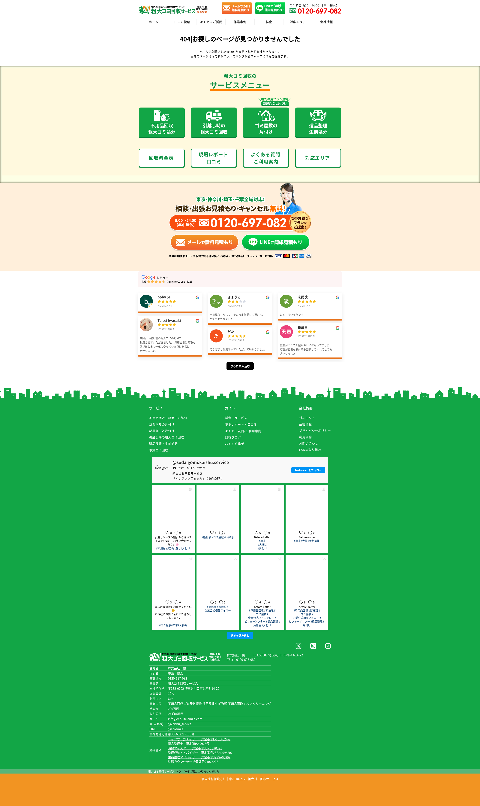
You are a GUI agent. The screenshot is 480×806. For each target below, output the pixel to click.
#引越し (176, 548)
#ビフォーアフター (260, 619)
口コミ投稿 (182, 22)
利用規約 (305, 437)
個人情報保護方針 (213, 779)
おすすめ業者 (234, 443)
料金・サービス (236, 417)
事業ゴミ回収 (158, 450)
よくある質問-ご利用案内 (243, 431)
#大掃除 (229, 537)
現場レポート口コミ (213, 158)
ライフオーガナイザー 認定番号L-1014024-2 (199, 739)
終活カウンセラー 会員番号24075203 (193, 761)
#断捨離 (206, 537)
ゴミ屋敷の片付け (162, 424)
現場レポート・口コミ (241, 424)
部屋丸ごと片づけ (275, 103)
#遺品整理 (272, 621)
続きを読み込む (240, 635)
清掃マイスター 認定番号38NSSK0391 (195, 748)
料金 (269, 22)
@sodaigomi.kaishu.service (200, 462)
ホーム (153, 22)
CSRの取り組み (310, 449)
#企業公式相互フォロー (218, 608)
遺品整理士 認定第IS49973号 (188, 743)
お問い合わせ (308, 443)
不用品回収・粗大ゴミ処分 (168, 417)
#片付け (185, 548)
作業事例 (240, 22)
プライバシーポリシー (315, 430)
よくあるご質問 (211, 22)
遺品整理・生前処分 (163, 443)
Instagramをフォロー (308, 470)
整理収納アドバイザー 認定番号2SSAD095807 (200, 752)
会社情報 (326, 22)
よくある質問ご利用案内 (265, 158)
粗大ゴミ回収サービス (161, 771)
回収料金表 (161, 157)
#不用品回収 (163, 548)
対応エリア (298, 22)
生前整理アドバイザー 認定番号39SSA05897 (199, 757)
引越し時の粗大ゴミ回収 (166, 437)
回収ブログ (233, 437)
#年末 (262, 541)
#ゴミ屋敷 (218, 537)
